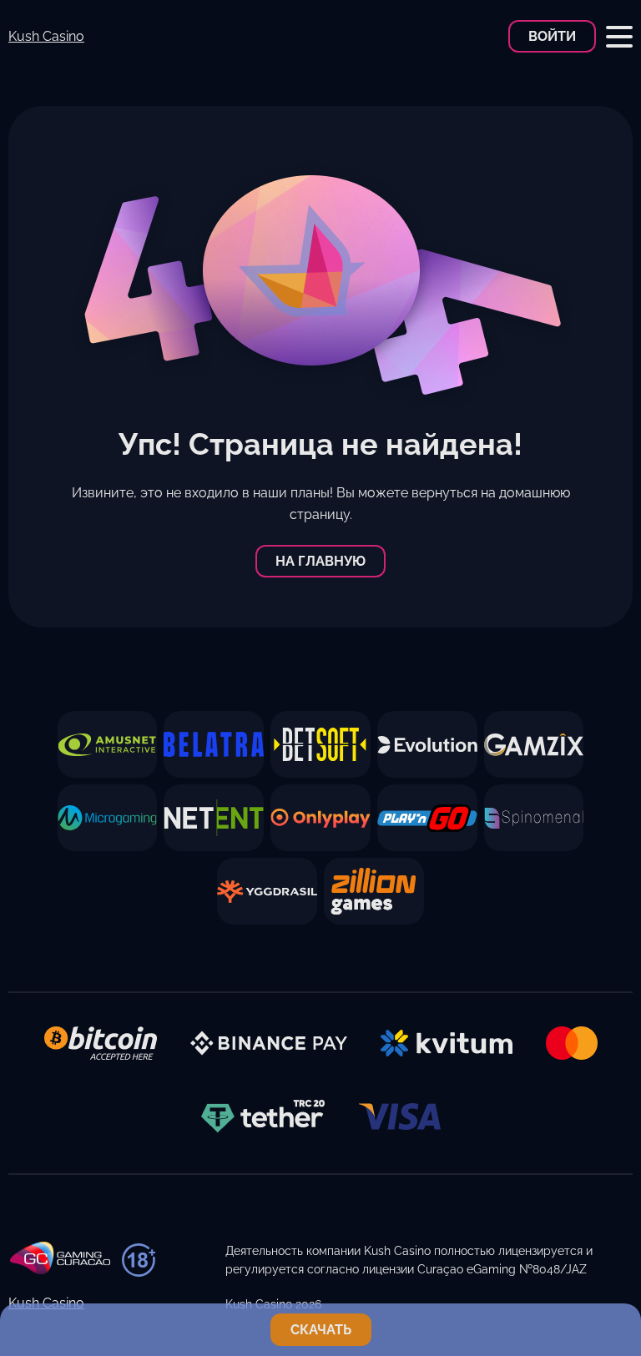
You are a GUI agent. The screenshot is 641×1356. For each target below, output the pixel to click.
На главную (320, 561)
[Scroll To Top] (619, 1276)
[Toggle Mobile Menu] (619, 36)
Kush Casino (46, 36)
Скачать (320, 1330)
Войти (552, 36)
